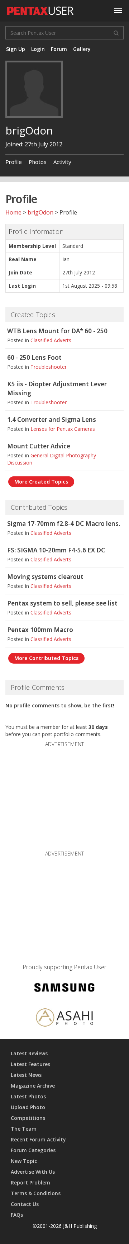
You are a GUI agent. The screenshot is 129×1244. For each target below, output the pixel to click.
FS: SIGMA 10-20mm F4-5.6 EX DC (56, 550)
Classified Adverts (50, 340)
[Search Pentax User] (116, 32)
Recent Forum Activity (38, 1139)
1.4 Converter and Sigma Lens (51, 419)
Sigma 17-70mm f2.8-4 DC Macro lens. (63, 523)
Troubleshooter (48, 366)
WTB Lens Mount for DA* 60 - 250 (57, 331)
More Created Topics (41, 481)
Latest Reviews (29, 1053)
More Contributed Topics (46, 658)
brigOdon (40, 212)
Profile (13, 161)
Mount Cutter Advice (38, 446)
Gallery (82, 49)
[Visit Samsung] (64, 988)
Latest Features (30, 1064)
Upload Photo (28, 1107)
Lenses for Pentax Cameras (62, 428)
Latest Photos (28, 1096)
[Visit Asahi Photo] (64, 1018)
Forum (59, 49)
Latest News (26, 1074)
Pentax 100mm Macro (40, 630)
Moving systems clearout (45, 576)
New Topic (24, 1161)
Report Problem (30, 1182)
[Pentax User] (40, 9)
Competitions (28, 1118)
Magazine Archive (33, 1085)
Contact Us (25, 1204)
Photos (38, 161)
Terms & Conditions (36, 1193)
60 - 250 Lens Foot (34, 357)
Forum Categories (33, 1150)
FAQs (17, 1214)
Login (38, 49)
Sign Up (15, 49)
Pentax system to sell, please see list (62, 603)
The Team (24, 1128)
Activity (62, 161)
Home (13, 212)
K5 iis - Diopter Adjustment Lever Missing (57, 388)
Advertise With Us (33, 1171)
